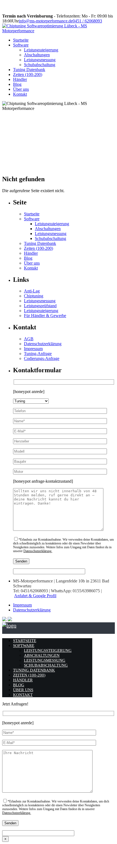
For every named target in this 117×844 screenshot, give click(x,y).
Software (21, 45)
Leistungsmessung (40, 59)
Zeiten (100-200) (27, 74)
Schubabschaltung (39, 64)
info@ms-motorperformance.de (46, 21)
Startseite (21, 40)
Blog (17, 84)
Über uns (21, 89)
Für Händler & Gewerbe (45, 315)
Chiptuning (33, 296)
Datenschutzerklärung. (37, 551)
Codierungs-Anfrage (41, 358)
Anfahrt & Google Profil (35, 595)
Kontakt (20, 94)
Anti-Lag (32, 291)
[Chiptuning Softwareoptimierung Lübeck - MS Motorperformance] (58, 30)
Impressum (33, 348)
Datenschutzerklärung (42, 343)
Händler (20, 79)
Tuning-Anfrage (38, 353)
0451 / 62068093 (87, 21)
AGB (28, 338)
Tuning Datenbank (29, 69)
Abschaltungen (37, 54)
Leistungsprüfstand (40, 305)
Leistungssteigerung (41, 50)
